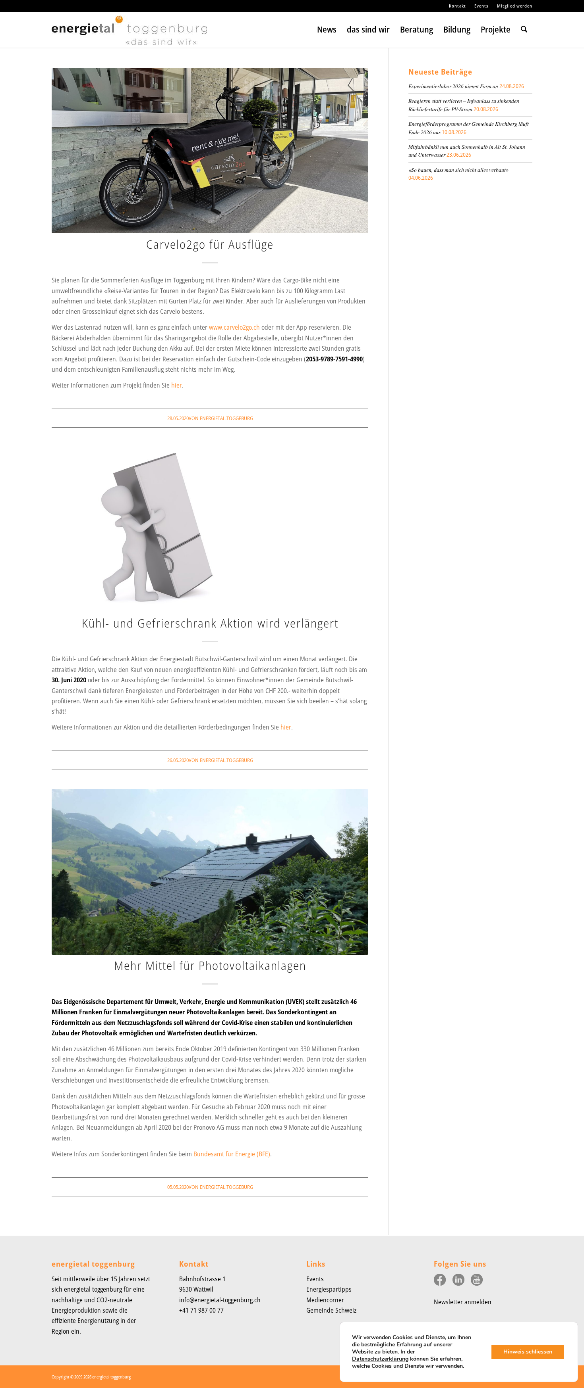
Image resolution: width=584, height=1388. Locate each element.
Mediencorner (325, 1300)
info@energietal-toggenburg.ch (220, 1300)
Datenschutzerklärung (380, 1359)
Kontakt (457, 6)
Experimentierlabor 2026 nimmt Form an (453, 86)
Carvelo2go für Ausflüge (210, 244)
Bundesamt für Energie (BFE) (231, 1154)
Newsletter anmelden (462, 1302)
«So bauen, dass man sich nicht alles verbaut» (458, 169)
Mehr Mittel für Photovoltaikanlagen (210, 965)
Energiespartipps (329, 1289)
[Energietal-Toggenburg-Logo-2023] (129, 33)
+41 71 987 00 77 (201, 1310)
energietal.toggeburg (226, 418)
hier (176, 385)
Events (481, 6)
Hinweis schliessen (527, 1351)
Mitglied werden (514, 6)
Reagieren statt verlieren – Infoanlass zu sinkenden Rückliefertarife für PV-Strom (463, 104)
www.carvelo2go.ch (234, 327)
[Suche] (524, 30)
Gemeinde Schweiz (331, 1310)
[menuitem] (457, 6)
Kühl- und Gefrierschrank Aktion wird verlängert (210, 623)
